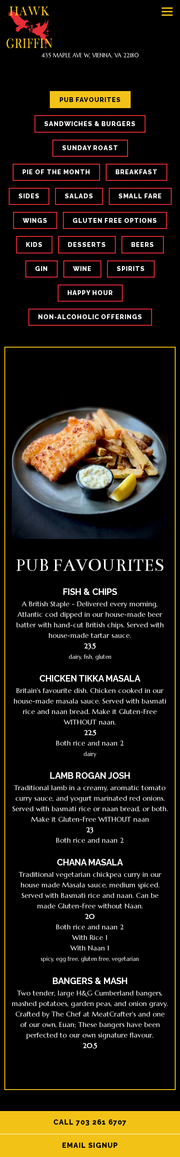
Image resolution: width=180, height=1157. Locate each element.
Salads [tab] (79, 196)
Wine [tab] (82, 268)
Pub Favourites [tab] (90, 99)
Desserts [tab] (87, 244)
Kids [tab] (34, 244)
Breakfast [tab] (136, 172)
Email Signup (121, 1145)
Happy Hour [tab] (90, 292)
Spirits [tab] (131, 268)
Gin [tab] (41, 268)
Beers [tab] (142, 244)
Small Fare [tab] (140, 196)
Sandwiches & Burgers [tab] (90, 123)
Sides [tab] (29, 196)
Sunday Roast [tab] (90, 147)
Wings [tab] (35, 220)
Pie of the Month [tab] (56, 172)
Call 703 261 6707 (90, 1122)
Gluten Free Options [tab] (115, 220)
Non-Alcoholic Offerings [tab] (90, 316)
